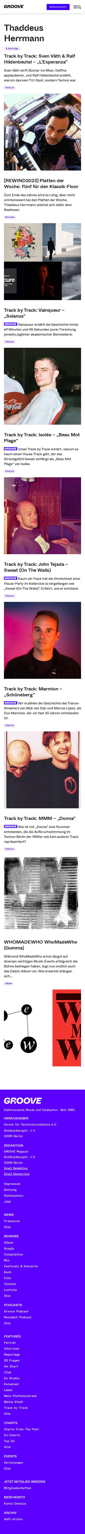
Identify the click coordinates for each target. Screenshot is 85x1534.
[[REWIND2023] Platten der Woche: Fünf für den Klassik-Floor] (42, 261)
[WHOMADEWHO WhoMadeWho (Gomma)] (42, 1027)
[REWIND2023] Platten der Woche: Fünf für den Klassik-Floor (41, 183)
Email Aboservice (17, 1174)
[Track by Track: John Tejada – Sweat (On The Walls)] (42, 640)
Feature (9, 87)
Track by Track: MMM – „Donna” (40, 818)
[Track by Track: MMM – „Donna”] (42, 893)
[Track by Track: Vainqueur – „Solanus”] (42, 386)
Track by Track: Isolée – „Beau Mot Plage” (42, 437)
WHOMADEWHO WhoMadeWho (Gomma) (40, 945)
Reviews (9, 217)
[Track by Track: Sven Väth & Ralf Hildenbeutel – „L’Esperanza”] (42, 132)
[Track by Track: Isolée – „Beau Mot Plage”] (42, 515)
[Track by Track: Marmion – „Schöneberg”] (42, 769)
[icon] (77, 7)
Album (8, 983)
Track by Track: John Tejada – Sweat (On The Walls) (36, 567)
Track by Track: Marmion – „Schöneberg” (33, 691)
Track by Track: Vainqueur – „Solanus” (34, 313)
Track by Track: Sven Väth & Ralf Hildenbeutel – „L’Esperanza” (39, 59)
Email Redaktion (16, 1168)
